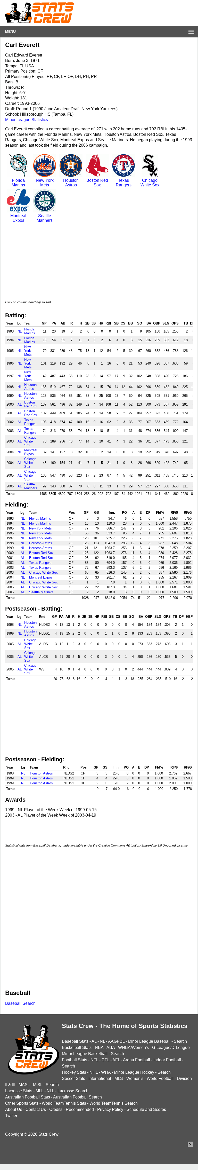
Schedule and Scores (146, 1109)
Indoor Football (167, 1060)
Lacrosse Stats (18, 1091)
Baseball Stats (75, 1041)
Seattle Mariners (45, 218)
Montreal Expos (18, 218)
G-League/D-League (171, 1047)
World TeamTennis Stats (64, 1103)
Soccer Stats (73, 1078)
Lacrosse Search (72, 1091)
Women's (134, 1078)
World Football (160, 1078)
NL (20, 331)
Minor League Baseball (149, 1041)
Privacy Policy (110, 1109)
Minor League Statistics (26, 119)
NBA (99, 1047)
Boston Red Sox (97, 182)
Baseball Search (20, 1003)
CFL (105, 1060)
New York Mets (45, 182)
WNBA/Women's (133, 1047)
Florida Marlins (18, 182)
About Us (13, 1109)
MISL (37, 1084)
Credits (55, 1109)
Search (180, 1041)
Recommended (80, 1109)
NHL (93, 1072)
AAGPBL (116, 1041)
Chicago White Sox (150, 182)
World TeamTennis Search (113, 1103)
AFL (116, 1060)
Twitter (11, 1115)
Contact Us (36, 1109)
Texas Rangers (123, 182)
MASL (24, 1084)
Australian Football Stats (27, 1097)
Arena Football (136, 1060)
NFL (94, 1060)
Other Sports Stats (21, 1103)
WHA (106, 1072)
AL (20, 404)
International (99, 1078)
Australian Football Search (77, 1097)
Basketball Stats (77, 1047)
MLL (39, 1091)
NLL (50, 1091)
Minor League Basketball (85, 1054)
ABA (110, 1047)
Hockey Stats (74, 1072)
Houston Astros (71, 182)
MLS (118, 1078)
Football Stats (74, 1060)
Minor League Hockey (134, 1072)
